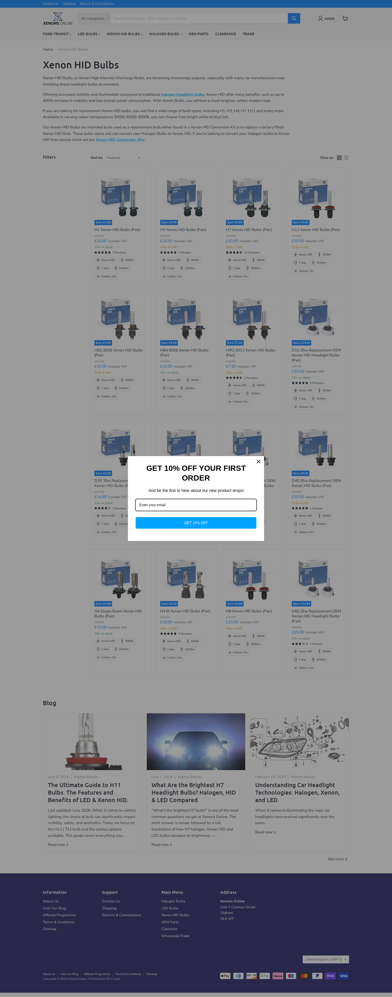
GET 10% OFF (196, 523)
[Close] (258, 461)
